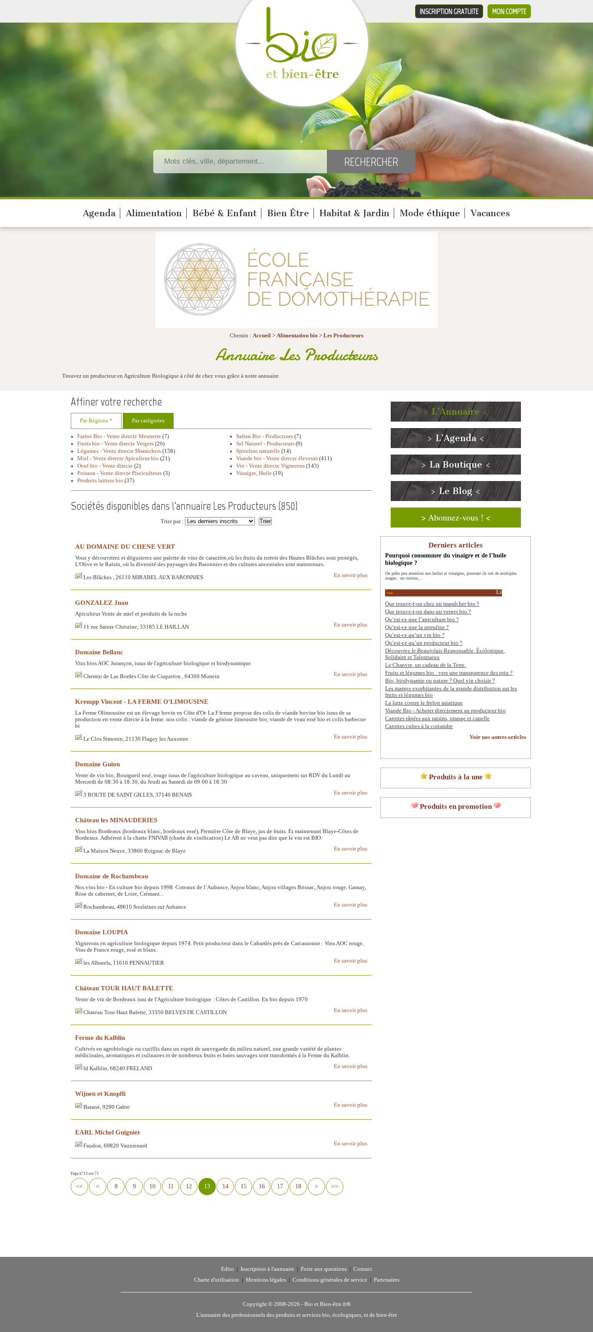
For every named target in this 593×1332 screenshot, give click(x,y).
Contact (362, 1269)
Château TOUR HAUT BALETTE (124, 988)
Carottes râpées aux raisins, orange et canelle (437, 718)
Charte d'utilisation (216, 1280)
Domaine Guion (97, 764)
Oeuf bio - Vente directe (105, 466)
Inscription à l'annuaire (267, 1269)
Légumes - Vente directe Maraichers (119, 451)
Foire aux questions (324, 1269)
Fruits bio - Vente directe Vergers (116, 444)
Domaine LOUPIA (101, 932)
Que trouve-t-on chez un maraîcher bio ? (432, 604)
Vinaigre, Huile (254, 473)
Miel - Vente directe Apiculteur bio (118, 458)
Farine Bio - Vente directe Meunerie (119, 436)
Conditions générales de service (330, 1280)
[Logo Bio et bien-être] (301, 76)
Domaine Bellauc (99, 652)
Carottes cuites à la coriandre (419, 726)
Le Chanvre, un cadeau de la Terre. (425, 665)
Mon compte (509, 11)
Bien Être (288, 213)
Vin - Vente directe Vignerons (270, 466)
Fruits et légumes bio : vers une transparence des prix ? (449, 673)
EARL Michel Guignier (108, 1132)
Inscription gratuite (449, 11)
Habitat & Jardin (354, 213)
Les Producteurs (343, 336)
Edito (227, 1269)
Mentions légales (266, 1280)
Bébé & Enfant (224, 213)
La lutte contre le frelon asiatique (424, 703)
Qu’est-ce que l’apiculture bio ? (422, 620)
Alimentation (154, 213)
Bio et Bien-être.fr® (327, 1304)
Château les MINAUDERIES (116, 820)
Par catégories (148, 421)
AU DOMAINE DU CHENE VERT (125, 546)
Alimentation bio (297, 336)
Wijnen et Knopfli (100, 1093)
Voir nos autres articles (498, 737)
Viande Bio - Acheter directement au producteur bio (445, 711)
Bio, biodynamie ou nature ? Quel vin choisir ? (440, 681)
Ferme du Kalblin (100, 1037)
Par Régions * (96, 421)
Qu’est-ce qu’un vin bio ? (415, 635)
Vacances (490, 213)
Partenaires (386, 1280)
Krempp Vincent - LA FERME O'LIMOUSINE (141, 701)
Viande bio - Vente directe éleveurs (277, 458)
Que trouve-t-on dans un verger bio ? (428, 612)
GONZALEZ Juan (101, 602)
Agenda (99, 213)
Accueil (262, 336)
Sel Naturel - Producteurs (265, 444)
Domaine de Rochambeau (111, 876)
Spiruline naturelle (258, 451)
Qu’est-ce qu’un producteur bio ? (423, 643)
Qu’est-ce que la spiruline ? (417, 627)
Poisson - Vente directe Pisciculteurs (119, 473)
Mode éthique (430, 213)
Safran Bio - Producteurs (264, 436)
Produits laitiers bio (100, 481)
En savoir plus (350, 575)
